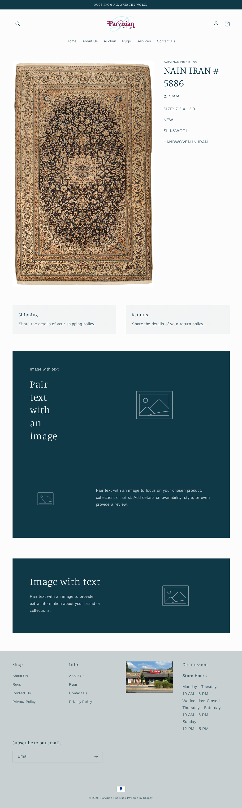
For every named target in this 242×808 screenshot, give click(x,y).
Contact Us (22, 693)
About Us (20, 676)
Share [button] (174, 96)
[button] (18, 23)
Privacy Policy (24, 702)
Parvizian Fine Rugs (113, 797)
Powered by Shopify (140, 797)
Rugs (17, 684)
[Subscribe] (96, 756)
